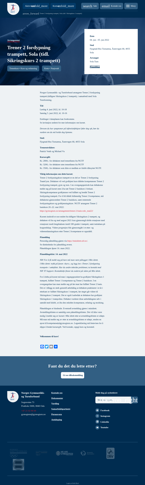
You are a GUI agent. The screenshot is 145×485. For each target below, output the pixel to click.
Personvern (56, 414)
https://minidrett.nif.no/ (77, 241)
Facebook (105, 410)
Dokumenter (57, 398)
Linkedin (104, 422)
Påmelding (95, 67)
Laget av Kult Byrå (72, 483)
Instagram (105, 416)
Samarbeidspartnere (60, 409)
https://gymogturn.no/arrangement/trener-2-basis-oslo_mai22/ (66, 211)
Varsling (55, 403)
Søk (90, 6)
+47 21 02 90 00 (28, 411)
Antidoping (56, 419)
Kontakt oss (111, 6)
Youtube (104, 427)
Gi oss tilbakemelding (73, 375)
